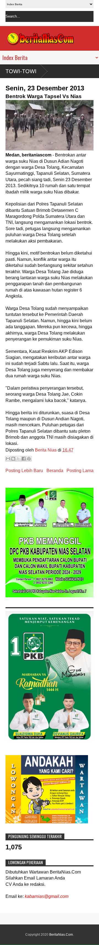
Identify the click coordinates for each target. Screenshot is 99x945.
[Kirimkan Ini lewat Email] (8, 458)
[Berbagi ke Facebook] (23, 458)
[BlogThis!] (13, 458)
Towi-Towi (21, 71)
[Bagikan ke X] (18, 458)
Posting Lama (80, 470)
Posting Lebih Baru (24, 470)
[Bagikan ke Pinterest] (29, 458)
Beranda (54, 470)
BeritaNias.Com (61, 935)
